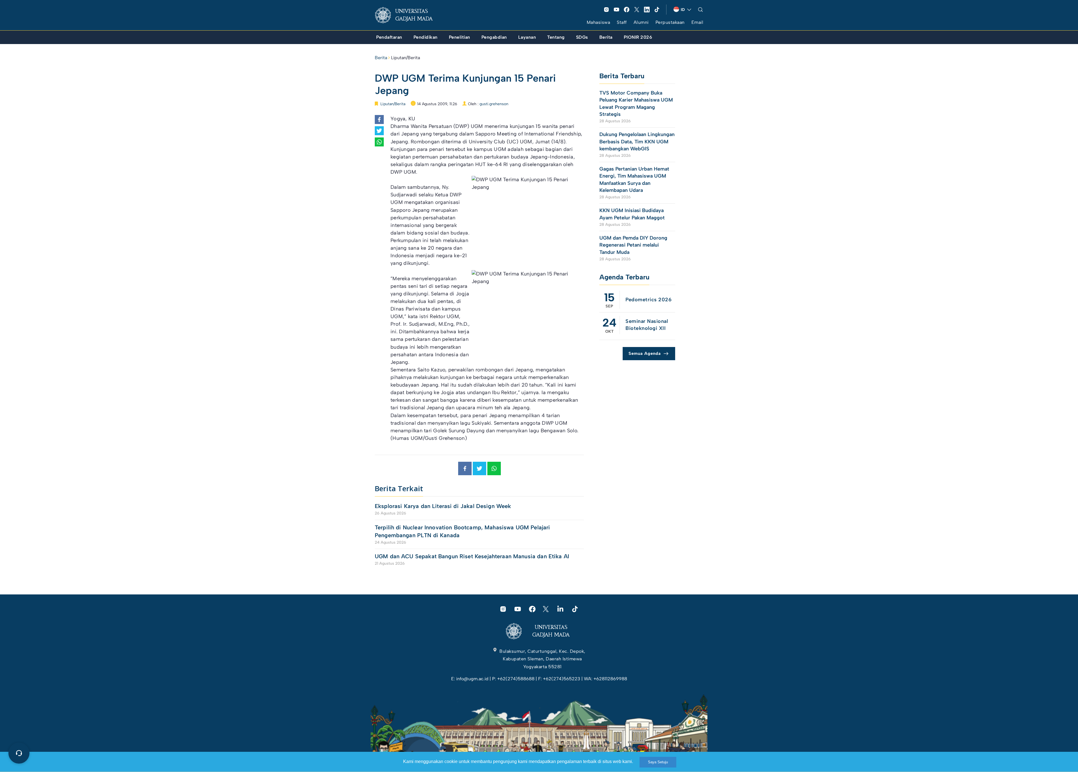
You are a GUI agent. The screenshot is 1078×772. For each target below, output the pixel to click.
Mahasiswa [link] (598, 22)
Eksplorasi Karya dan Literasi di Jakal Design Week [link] (444, 506)
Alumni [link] (641, 22)
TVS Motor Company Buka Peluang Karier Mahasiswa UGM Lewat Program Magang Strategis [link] (636, 103)
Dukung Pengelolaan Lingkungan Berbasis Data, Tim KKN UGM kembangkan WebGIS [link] (637, 141)
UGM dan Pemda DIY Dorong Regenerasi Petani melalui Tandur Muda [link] (633, 245)
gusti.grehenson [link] (493, 104)
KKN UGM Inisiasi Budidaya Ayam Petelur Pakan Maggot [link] (632, 213)
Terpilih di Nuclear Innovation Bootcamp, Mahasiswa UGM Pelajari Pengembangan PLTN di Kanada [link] (462, 531)
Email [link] (697, 22)
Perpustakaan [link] (670, 22)
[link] (408, 15)
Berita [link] (381, 57)
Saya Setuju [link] (658, 762)
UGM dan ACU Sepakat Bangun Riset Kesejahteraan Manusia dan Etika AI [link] (472, 556)
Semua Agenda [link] (645, 353)
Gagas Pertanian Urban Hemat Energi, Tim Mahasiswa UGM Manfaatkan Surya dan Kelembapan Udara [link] (634, 179)
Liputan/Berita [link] (405, 57)
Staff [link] (622, 22)
